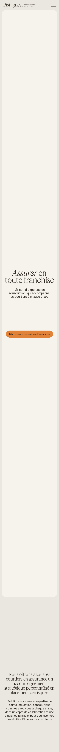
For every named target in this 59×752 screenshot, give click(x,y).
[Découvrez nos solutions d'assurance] (29, 334)
